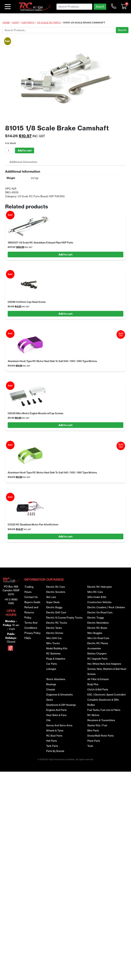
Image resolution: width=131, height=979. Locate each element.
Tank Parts (52, 746)
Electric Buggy (54, 607)
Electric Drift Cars (56, 612)
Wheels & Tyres (54, 730)
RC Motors (93, 715)
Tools (90, 746)
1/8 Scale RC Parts (49, 22)
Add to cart (25, 150)
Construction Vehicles (99, 602)
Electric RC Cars (55, 586)
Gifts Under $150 (96, 597)
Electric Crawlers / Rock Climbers (106, 607)
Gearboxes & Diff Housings (61, 704)
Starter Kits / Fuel (97, 725)
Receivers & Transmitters (101, 720)
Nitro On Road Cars (98, 638)
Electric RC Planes (97, 643)
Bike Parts (93, 730)
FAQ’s (27, 638)
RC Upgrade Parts (97, 658)
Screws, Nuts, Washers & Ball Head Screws (106, 671)
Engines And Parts (56, 710)
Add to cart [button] (65, 254)
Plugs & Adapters (55, 658)
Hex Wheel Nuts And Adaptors (104, 663)
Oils (48, 720)
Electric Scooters (55, 592)
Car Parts (27, 22)
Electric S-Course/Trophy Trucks (64, 617)
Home (6, 22)
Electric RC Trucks (56, 622)
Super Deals (53, 602)
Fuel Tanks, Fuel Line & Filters (103, 710)
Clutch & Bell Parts (97, 689)
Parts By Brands (55, 751)
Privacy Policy (32, 633)
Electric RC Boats (97, 627)
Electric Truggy (95, 617)
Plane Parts (93, 740)
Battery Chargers (96, 653)
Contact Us (31, 597)
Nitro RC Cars (95, 592)
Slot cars (51, 597)
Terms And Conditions (30, 625)
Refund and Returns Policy (31, 612)
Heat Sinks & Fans (56, 715)
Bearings (51, 684)
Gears (49, 699)
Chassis (50, 689)
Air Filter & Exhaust (98, 679)
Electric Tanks (54, 627)
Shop (15, 22)
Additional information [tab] (23, 162)
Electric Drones (54, 633)
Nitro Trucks (53, 643)
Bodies (91, 704)
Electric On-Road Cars (99, 612)
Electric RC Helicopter (99, 586)
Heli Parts (51, 740)
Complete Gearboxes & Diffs (103, 699)
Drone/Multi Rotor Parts (100, 735)
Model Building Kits (56, 648)
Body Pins (92, 684)
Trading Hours (28, 589)
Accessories (94, 648)
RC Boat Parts (54, 735)
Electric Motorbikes (98, 622)
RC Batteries (53, 653)
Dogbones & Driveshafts (59, 694)
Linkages (51, 669)
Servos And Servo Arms (59, 725)
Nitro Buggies (94, 633)
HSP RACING (57, 196)
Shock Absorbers (55, 679)
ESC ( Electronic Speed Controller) (106, 694)
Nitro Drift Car (54, 638)
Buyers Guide (32, 602)
